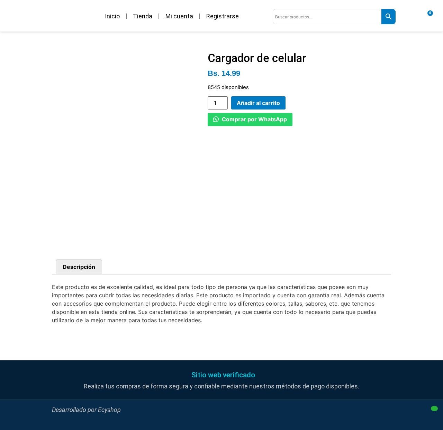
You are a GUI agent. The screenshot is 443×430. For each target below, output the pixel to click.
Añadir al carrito (258, 102)
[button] (221, 375)
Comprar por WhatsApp (253, 119)
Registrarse (222, 16)
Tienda (142, 16)
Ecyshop (109, 409)
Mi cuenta (179, 16)
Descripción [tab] (79, 266)
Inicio (112, 16)
